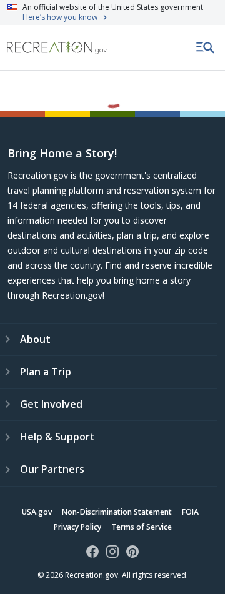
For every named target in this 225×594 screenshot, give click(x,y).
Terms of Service (141, 527)
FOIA (190, 512)
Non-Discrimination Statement (117, 512)
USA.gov (37, 512)
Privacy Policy (77, 527)
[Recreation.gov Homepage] (57, 48)
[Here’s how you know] (112, 12)
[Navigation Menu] (205, 47)
